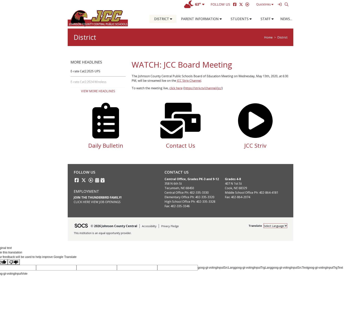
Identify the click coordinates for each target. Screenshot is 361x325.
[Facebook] (235, 4)
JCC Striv (255, 145)
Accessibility (149, 226)
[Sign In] (279, 4)
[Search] (286, 4)
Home (268, 37)
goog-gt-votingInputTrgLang (253, 267)
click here (176, 88)
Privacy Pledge (170, 226)
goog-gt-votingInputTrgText (325, 267)
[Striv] (247, 4)
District (282, 37)
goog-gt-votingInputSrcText (289, 267)
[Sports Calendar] (103, 180)
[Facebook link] (76, 180)
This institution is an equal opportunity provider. (102, 233)
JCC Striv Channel (189, 81)
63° (198, 4)
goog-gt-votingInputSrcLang (216, 267)
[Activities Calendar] (97, 180)
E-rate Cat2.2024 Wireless (88, 82)
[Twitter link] (83, 180)
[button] (172, 19)
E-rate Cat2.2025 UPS (85, 71)
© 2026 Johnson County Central (114, 226)
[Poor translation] (14, 262)
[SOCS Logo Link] (81, 226)
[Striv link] (91, 180)
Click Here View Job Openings (97, 202)
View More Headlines (98, 91)
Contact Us (180, 145)
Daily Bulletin (105, 145)
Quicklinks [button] (263, 4)
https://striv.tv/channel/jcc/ (203, 88)
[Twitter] (241, 4)
